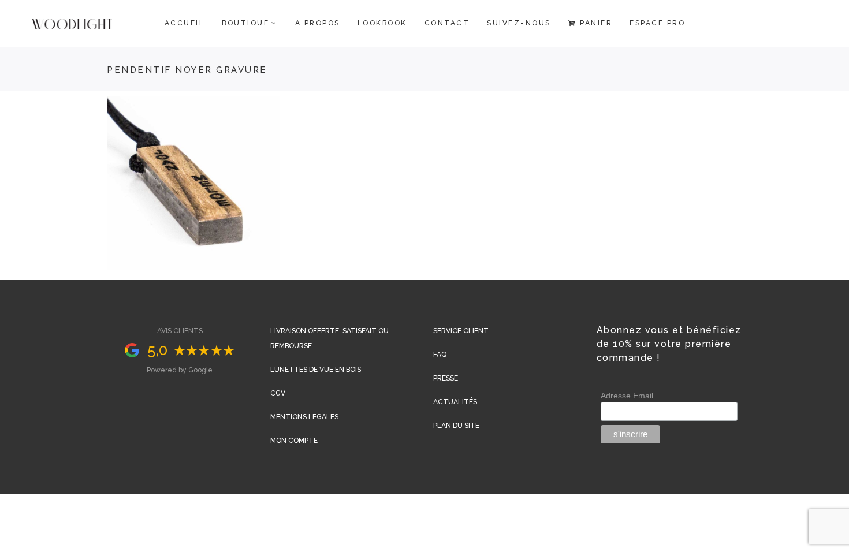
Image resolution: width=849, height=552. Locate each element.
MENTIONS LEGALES (304, 417)
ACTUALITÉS (455, 402)
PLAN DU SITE (456, 426)
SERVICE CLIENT (461, 331)
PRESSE (445, 378)
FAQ (439, 354)
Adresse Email (627, 395)
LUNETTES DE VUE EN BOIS (315, 369)
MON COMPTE (294, 441)
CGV (277, 393)
